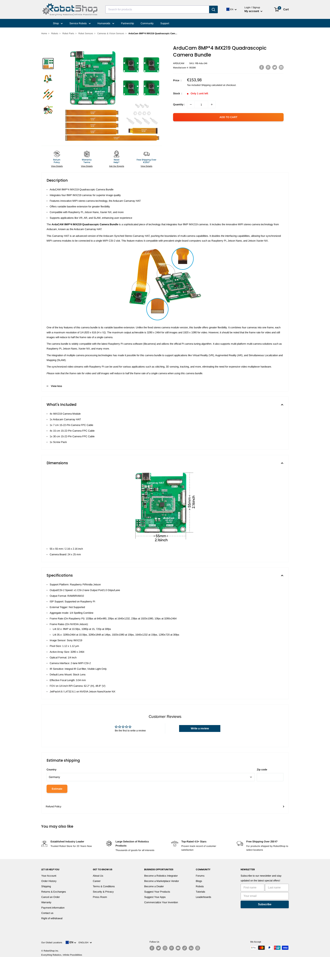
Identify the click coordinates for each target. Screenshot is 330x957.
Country (51, 769)
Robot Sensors (85, 33)
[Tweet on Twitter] (274, 67)
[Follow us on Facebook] (152, 948)
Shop (56, 23)
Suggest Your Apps (155, 896)
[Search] (213, 9)
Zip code (262, 769)
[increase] (211, 104)
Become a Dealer (154, 886)
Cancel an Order (50, 896)
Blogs (199, 881)
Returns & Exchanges (53, 891)
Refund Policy (53, 806)
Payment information (52, 907)
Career (97, 881)
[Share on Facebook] (261, 67)
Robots (54, 33)
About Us (98, 875)
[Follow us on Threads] (197, 948)
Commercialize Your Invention (161, 902)
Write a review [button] (200, 728)
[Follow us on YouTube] (178, 948)
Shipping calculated (211, 85)
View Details (57, 166)
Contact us (47, 912)
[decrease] (190, 104)
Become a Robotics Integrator (161, 875)
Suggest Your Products (157, 891)
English (84, 942)
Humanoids (104, 23)
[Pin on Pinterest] (268, 67)
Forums (200, 875)
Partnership (127, 23)
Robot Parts (68, 33)
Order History (49, 881)
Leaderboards (203, 896)
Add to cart (228, 117)
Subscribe (264, 904)
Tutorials (200, 891)
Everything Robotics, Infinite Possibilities (61, 955)
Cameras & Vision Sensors (110, 33)
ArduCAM (178, 63)
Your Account (48, 875)
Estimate (57, 788)
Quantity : (179, 104)
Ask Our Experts (116, 166)
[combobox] (157, 9)
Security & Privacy (103, 891)
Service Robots (78, 23)
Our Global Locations (51, 942)
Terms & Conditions (104, 886)
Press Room (100, 896)
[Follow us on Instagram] (165, 948)
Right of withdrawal (51, 918)
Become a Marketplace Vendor (161, 881)
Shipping (46, 886)
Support (164, 23)
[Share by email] (281, 67)
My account (252, 11)
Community (147, 23)
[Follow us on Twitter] (158, 948)
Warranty (46, 902)
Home (44, 33)
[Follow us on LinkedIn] (191, 948)
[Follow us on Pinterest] (171, 948)
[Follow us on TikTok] (184, 948)
